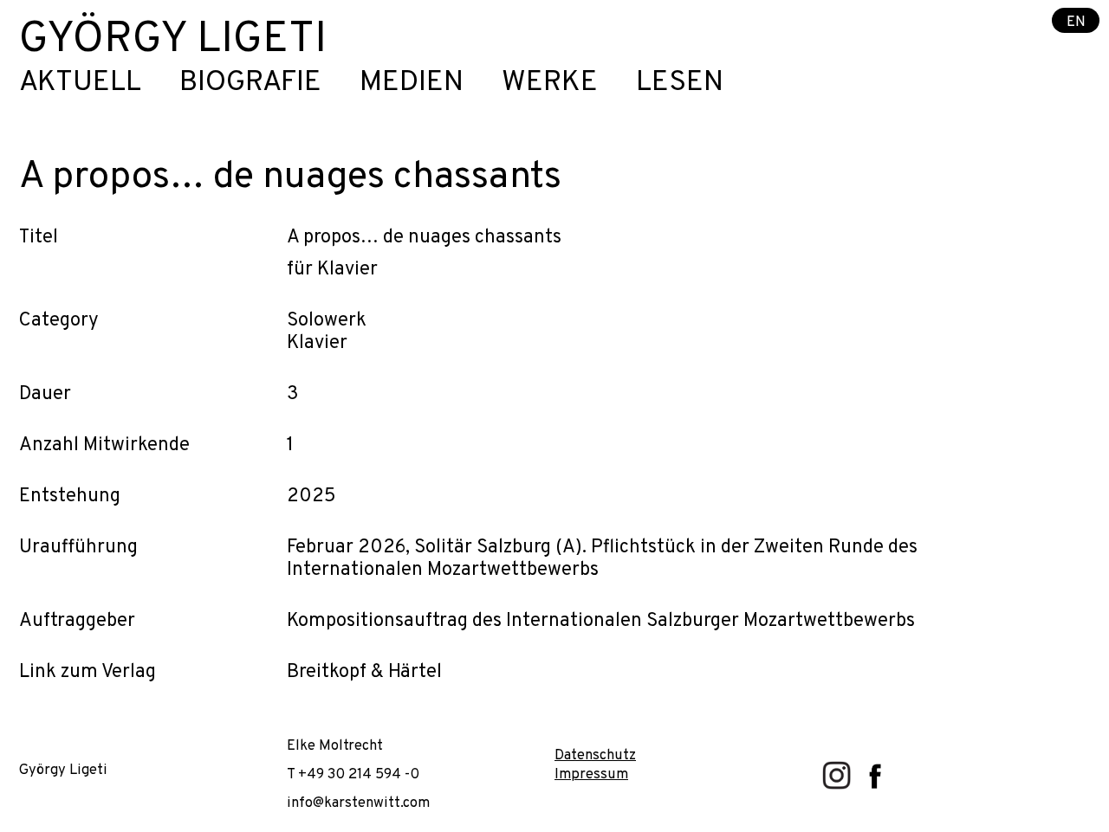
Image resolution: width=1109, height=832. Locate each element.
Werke (550, 83)
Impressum (591, 774)
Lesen (679, 83)
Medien (412, 83)
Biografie (250, 83)
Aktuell (80, 83)
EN (1076, 21)
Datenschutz (595, 755)
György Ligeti (173, 40)
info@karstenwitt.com (358, 803)
